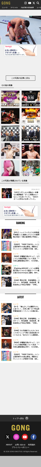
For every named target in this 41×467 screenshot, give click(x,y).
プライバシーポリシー (20, 447)
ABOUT (9, 445)
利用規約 (31, 445)
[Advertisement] (20, 388)
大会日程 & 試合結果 (27, 7)
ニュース (5, 7)
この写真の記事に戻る (20, 78)
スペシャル (14, 7)
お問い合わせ (20, 445)
